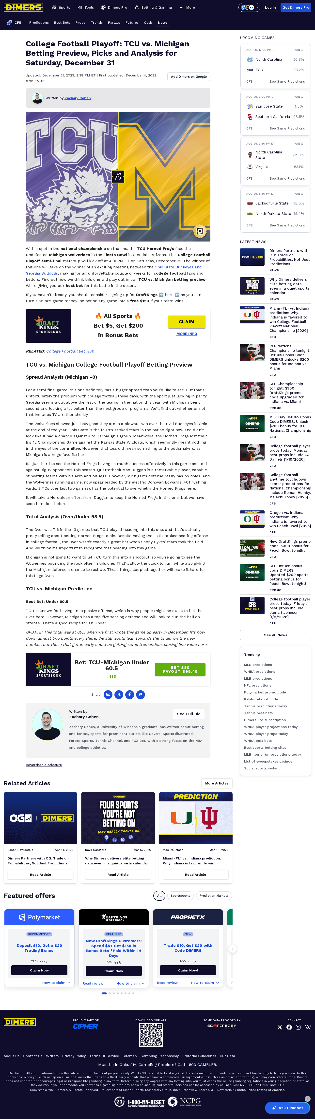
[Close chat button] (308, 1099)
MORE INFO (186, 334)
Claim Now (39, 970)
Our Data (227, 1056)
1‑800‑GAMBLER (201, 1064)
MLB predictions (258, 678)
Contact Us (32, 1056)
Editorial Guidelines (199, 1056)
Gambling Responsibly (160, 1056)
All (159, 895)
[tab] (104, 993)
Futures (132, 22)
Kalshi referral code (261, 699)
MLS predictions (258, 665)
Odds (148, 22)
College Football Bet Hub (70, 351)
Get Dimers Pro (296, 7)
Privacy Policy (74, 1056)
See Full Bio (189, 713)
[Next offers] (232, 948)
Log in (270, 7)
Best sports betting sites (265, 747)
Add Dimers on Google (189, 76)
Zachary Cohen (77, 98)
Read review (93, 983)
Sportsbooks (180, 895)
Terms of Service (104, 1056)
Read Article (40, 875)
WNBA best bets (258, 741)
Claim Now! (188, 970)
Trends (97, 22)
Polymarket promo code (265, 692)
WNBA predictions (259, 671)
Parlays (114, 22)
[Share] (140, 694)
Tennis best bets (258, 713)
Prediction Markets (214, 895)
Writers (52, 1056)
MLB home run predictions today (272, 754)
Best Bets (62, 22)
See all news (275, 635)
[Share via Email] (108, 694)
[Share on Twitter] (118, 694)
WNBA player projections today (271, 727)
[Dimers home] (23, 7)
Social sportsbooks (260, 768)
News (163, 22)
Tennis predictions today (265, 706)
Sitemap (130, 1056)
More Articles (217, 783)
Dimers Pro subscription (265, 720)
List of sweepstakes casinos (268, 761)
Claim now (113, 971)
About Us (11, 1056)
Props (80, 22)
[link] (280, 1027)
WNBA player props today (266, 734)
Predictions (39, 22)
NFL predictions (257, 685)
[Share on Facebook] (129, 694)
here (169, 294)
